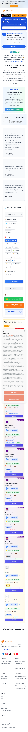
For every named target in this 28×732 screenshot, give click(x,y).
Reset (6, 285)
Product (15, 253)
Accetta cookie (14, 392)
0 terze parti (10, 335)
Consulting (9, 257)
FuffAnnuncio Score (14, 430)
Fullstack (8, 247)
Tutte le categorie (11, 240)
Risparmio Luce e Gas (20, 688)
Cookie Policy (12, 727)
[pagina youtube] (17, 654)
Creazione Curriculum (6, 681)
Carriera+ (3, 683)
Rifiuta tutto (14, 396)
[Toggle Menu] (23, 10)
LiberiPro (3, 715)
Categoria (8, 237)
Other (7, 267)
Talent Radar (4, 678)
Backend (16, 243)
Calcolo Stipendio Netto (20, 678)
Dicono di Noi (4, 708)
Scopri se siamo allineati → (14, 109)
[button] (24, 331)
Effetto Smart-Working (20, 685)
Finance (8, 263)
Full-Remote (10, 227)
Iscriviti (14, 46)
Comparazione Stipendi (20, 676)
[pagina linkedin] (2, 653)
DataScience (16, 250)
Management (16, 263)
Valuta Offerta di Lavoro (20, 681)
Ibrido (8, 232)
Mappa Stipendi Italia (20, 668)
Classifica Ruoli (18, 663)
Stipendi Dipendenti (5, 663)
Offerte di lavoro (5, 676)
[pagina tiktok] (10, 654)
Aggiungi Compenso (6, 661)
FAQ (2, 698)
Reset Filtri (15, 288)
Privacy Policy (4, 727)
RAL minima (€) (10, 271)
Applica (6, 278)
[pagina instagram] (6, 654)
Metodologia (4, 701)
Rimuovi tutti (20, 312)
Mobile (16, 247)
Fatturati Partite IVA (5, 666)
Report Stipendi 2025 (6, 710)
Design (8, 253)
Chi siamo (3, 703)
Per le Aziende (7, 649)
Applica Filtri (15, 281)
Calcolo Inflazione (19, 683)
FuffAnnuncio (4, 713)
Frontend (8, 243)
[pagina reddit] (14, 654)
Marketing (17, 257)
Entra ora (14, 6)
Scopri (14, 27)
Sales (8, 260)
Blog (2, 696)
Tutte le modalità (11, 223)
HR (13, 260)
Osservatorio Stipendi (20, 661)
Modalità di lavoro (10, 219)
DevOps (8, 250)
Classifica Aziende (19, 666)
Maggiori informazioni (14, 399)
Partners (3, 705)
